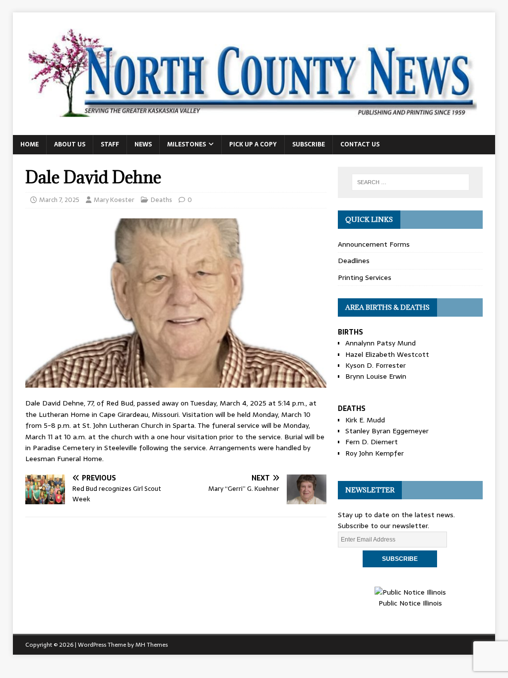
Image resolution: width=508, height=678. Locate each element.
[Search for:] (410, 182)
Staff (110, 144)
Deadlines (354, 260)
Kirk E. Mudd (365, 419)
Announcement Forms (374, 244)
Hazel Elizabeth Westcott (387, 354)
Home (29, 144)
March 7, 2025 (59, 200)
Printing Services (364, 277)
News (143, 144)
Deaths (161, 200)
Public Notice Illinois (410, 603)
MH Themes (151, 645)
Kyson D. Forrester (375, 365)
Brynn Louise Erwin (375, 376)
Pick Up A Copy (253, 144)
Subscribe (308, 144)
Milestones (186, 144)
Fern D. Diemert (371, 441)
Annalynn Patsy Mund (380, 343)
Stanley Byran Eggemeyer (387, 430)
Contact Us (360, 144)
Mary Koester (114, 200)
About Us (69, 144)
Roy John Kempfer (374, 453)
